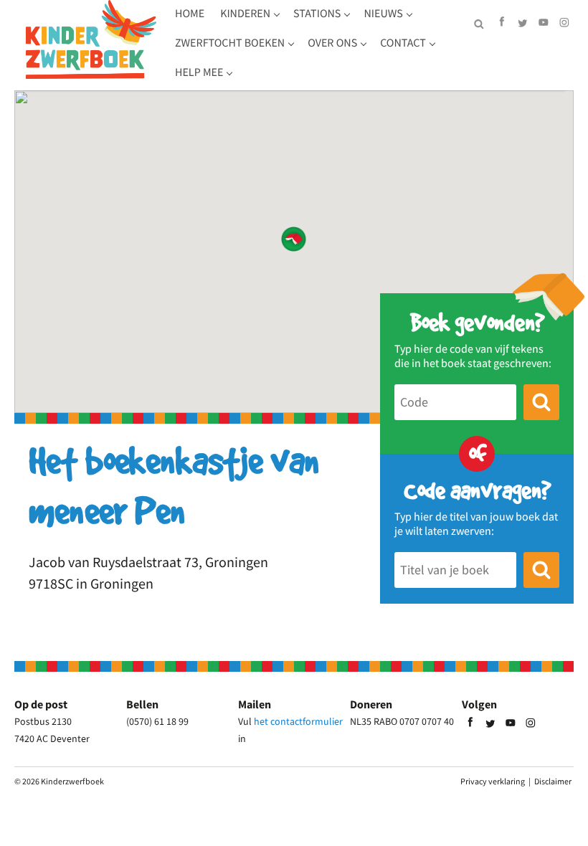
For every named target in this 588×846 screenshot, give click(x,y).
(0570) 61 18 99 (157, 721)
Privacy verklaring (492, 781)
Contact (403, 43)
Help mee (199, 72)
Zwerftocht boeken (230, 43)
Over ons (332, 43)
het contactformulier (298, 721)
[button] (293, 239)
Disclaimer (553, 781)
